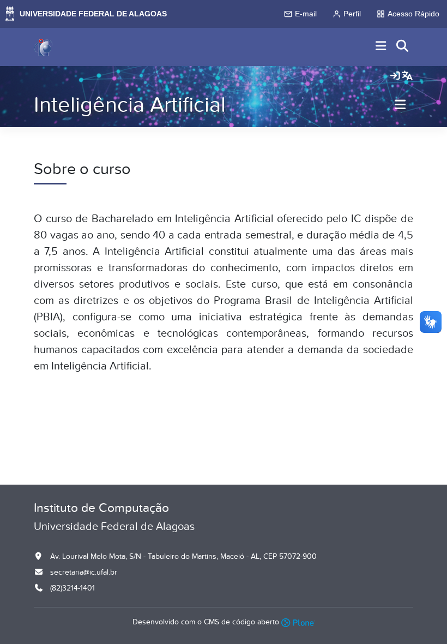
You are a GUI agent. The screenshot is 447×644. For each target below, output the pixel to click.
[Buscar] (403, 46)
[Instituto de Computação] (43, 47)
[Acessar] (395, 76)
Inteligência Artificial (130, 105)
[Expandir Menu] (381, 46)
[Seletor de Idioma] (407, 76)
